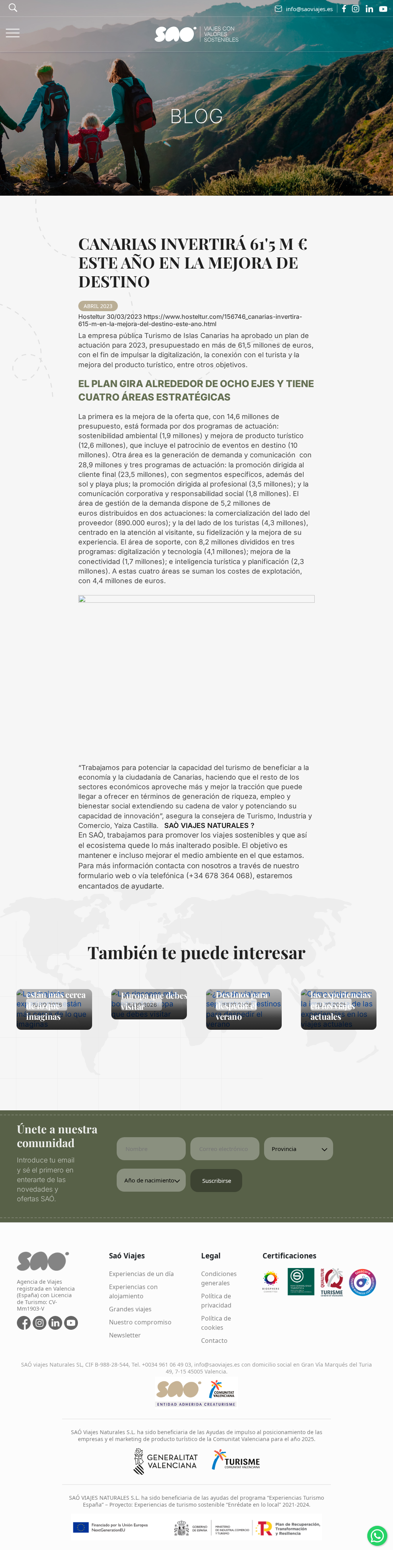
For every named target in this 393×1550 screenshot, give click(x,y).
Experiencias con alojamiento (133, 1291)
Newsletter (125, 1335)
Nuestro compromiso (140, 1322)
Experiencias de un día (141, 1274)
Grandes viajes (130, 1309)
